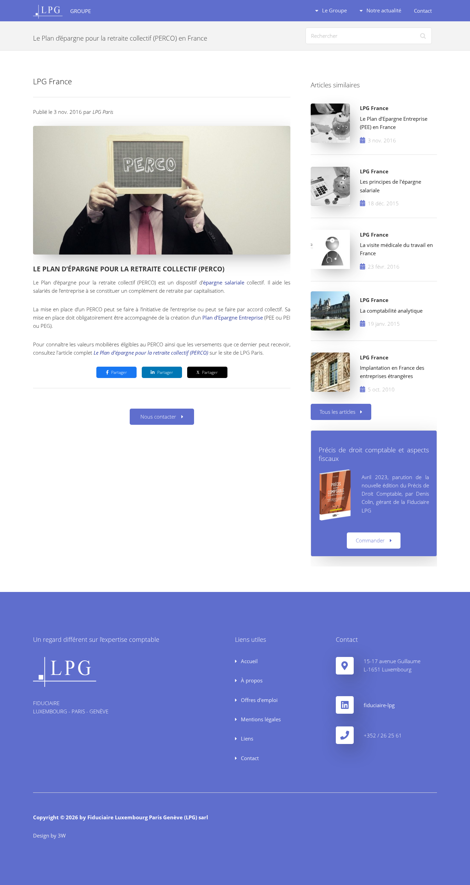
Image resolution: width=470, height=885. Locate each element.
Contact (423, 10)
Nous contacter (158, 416)
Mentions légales (260, 719)
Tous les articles (337, 411)
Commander (370, 540)
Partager (119, 372)
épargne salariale (225, 282)
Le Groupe (334, 10)
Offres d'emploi (258, 700)
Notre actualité (383, 10)
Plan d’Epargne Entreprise (232, 317)
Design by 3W (49, 835)
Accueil (248, 661)
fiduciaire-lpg (379, 705)
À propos (251, 680)
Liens (246, 738)
